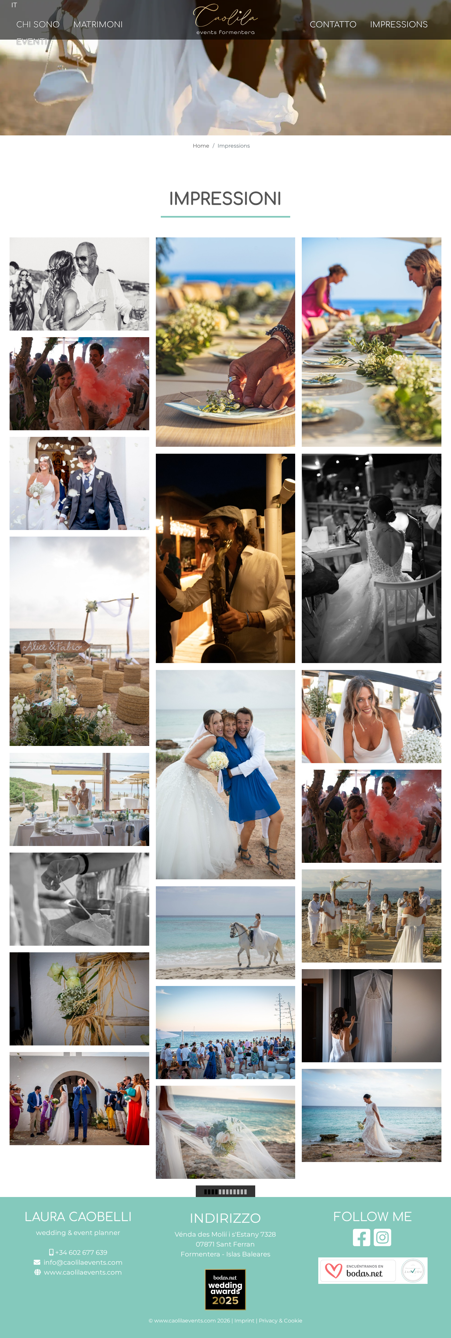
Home (201, 146)
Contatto (333, 24)
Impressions (399, 24)
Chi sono (38, 24)
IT (14, 5)
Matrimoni (98, 24)
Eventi (31, 42)
